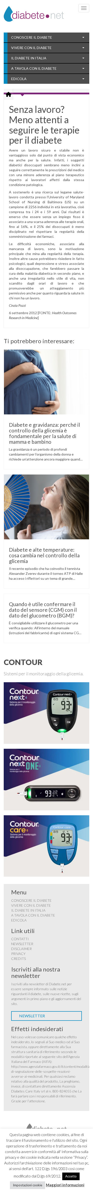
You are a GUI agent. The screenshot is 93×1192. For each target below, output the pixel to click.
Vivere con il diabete (31, 48)
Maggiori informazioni (65, 1185)
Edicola (19, 79)
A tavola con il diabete (34, 68)
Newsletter (22, 944)
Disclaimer (21, 949)
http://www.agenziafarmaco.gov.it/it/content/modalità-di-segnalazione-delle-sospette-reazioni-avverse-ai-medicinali (51, 1071)
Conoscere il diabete (31, 37)
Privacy (18, 954)
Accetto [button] (71, 1176)
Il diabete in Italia (28, 58)
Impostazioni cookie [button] (27, 1185)
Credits (18, 958)
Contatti (20, 939)
